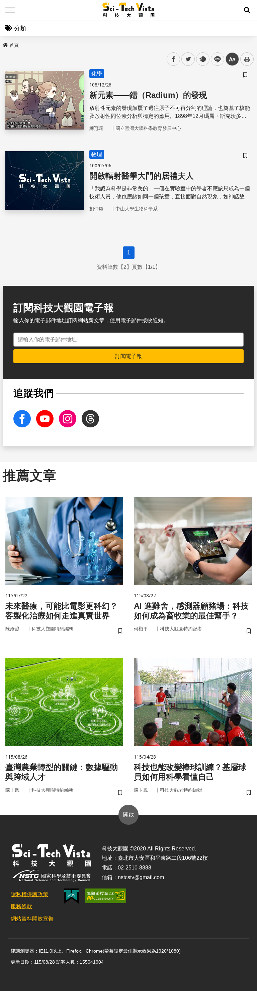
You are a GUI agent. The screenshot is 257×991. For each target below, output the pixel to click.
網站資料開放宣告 (32, 919)
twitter (188, 59)
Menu (10, 10)
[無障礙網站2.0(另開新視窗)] (105, 895)
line (215, 59)
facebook (173, 59)
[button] (247, 10)
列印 (247, 59)
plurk (202, 59)
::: (5, 43)
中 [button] (232, 59)
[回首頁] (129, 10)
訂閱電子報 (128, 356)
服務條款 (21, 906)
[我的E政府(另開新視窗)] (71, 896)
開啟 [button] (128, 814)
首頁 (14, 45)
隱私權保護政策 (29, 894)
